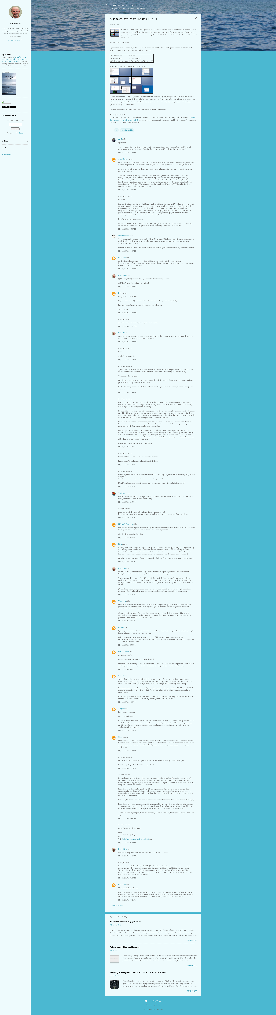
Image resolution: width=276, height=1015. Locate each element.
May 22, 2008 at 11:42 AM (127, 342)
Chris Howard (123, 159)
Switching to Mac (127, 130)
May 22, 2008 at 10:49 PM (127, 750)
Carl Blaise (121, 493)
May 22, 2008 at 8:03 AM (127, 153)
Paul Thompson (123, 651)
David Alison (122, 275)
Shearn (120, 737)
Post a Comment (117, 905)
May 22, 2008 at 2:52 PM (127, 502)
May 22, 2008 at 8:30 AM (127, 229)
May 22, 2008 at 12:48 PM (127, 447)
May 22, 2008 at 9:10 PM (127, 702)
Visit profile (15, 40)
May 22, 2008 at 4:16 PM (127, 621)
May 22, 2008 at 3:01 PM (127, 518)
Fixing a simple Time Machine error (125, 947)
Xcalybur (121, 709)
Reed (120, 139)
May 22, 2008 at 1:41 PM (127, 464)
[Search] (200, 6)
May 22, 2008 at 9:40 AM (127, 251)
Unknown (122, 258)
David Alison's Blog (122, 5)
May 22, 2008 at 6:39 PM (127, 645)
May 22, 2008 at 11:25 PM (127, 768)
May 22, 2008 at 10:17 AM (127, 269)
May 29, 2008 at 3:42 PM (127, 900)
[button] (195, 18)
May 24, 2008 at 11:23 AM (127, 856)
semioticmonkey (124, 235)
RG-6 (120, 293)
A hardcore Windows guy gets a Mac (125, 922)
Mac (116, 130)
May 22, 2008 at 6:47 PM (127, 669)
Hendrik (121, 627)
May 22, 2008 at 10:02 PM (127, 731)
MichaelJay (157, 1005)
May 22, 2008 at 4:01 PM (127, 594)
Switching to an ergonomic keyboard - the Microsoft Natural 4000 (138, 973)
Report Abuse (7, 154)
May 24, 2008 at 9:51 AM (127, 842)
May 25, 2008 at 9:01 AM (127, 878)
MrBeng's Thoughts (125, 524)
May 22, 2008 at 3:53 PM (127, 562)
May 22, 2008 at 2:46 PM (127, 486)
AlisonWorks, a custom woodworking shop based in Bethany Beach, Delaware (14, 59)
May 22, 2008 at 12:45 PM (127, 392)
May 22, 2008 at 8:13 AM (127, 190)
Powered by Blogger (154, 1001)
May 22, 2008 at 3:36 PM (127, 537)
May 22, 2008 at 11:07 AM (127, 326)
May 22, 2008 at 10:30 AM (127, 313)
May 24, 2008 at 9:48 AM (127, 818)
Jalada (120, 544)
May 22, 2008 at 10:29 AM (127, 286)
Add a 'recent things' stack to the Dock (135, 839)
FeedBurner (20, 133)
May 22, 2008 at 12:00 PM (127, 359)
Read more (192, 940)
